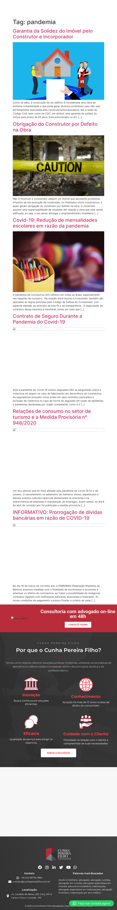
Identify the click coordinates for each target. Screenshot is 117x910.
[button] (91, 903)
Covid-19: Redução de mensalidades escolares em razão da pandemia (55, 223)
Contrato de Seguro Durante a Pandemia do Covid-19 (47, 319)
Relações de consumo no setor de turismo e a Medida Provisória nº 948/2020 (52, 417)
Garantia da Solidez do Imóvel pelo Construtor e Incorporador (53, 34)
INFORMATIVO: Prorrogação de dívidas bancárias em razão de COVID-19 (57, 515)
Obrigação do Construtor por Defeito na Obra (55, 127)
